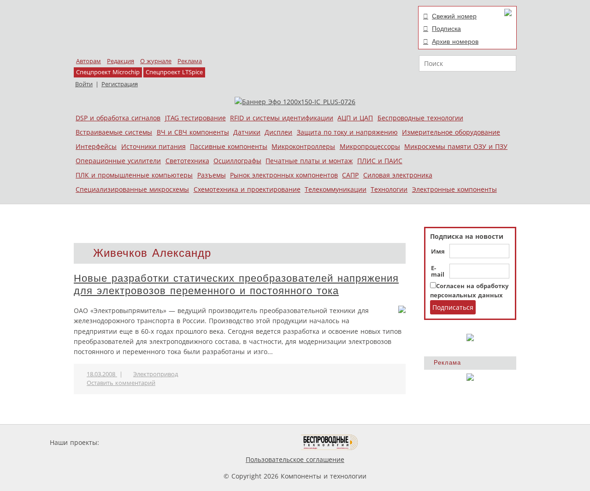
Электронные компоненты (454, 189)
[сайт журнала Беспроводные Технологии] (330, 442)
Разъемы (211, 175)
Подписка (446, 28)
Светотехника (187, 160)
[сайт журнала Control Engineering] (391, 442)
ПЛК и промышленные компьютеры (134, 175)
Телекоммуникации (335, 189)
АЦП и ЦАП (355, 117)
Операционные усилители (118, 160)
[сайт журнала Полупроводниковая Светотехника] (257, 442)
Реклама (189, 61)
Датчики (246, 132)
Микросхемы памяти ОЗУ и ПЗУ (455, 146)
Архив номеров (455, 41)
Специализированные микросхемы (132, 189)
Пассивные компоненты (228, 146)
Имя (438, 251)
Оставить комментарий (121, 383)
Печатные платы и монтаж (309, 160)
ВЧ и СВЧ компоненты (193, 132)
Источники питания (153, 146)
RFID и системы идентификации (281, 117)
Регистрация (119, 84)
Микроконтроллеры (303, 146)
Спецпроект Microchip (108, 72)
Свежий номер (454, 16)
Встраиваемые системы (114, 132)
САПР (350, 175)
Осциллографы (237, 160)
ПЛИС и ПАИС (379, 160)
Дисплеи (278, 132)
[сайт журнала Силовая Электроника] (131, 442)
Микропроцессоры (370, 146)
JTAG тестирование (195, 117)
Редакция (120, 61)
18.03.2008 (102, 374)
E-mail (437, 271)
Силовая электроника (397, 175)
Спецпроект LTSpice (174, 72)
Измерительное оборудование (451, 132)
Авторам (88, 61)
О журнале (155, 61)
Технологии (389, 189)
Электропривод (155, 374)
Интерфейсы (96, 146)
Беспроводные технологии (420, 117)
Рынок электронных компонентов (284, 175)
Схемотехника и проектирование (247, 189)
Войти (84, 84)
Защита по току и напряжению (347, 132)
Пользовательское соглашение (295, 459)
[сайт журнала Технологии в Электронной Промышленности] (189, 442)
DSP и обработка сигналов (118, 117)
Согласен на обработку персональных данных (469, 290)
